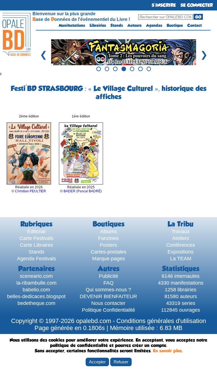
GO (198, 17)
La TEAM (180, 258)
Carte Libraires (36, 245)
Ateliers (180, 238)
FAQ (108, 283)
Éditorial (36, 231)
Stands (116, 25)
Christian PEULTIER (30, 191)
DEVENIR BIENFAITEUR (108, 296)
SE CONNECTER (197, 5)
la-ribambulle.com (36, 283)
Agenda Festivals (36, 258)
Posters (108, 245)
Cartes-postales (108, 252)
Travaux (181, 231)
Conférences (180, 245)
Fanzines (108, 238)
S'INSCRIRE (164, 5)
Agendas (154, 25)
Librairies (98, 25)
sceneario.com (36, 276)
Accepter (97, 361)
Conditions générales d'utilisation (161, 321)
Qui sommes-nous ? (108, 289)
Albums (108, 231)
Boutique (175, 25)
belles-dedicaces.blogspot (36, 296)
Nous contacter (108, 303)
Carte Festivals (36, 238)
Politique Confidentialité (108, 310)
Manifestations (72, 25)
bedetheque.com (36, 303)
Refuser (121, 361)
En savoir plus (167, 350)
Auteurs (134, 25)
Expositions (181, 252)
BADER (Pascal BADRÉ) (83, 191)
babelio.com (36, 289)
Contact (194, 25)
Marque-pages (108, 258)
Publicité (108, 276)
